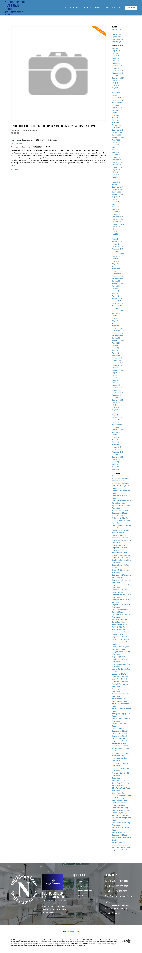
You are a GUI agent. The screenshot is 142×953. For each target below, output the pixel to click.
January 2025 (116, 98)
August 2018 (116, 286)
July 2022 (115, 172)
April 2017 (115, 323)
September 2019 (118, 254)
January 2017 (116, 331)
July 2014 (115, 405)
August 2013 (116, 432)
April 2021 (115, 207)
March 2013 (116, 445)
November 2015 (117, 365)
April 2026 (115, 61)
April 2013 (115, 442)
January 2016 (116, 360)
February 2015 (117, 388)
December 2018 (117, 276)
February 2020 (117, 241)
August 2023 (116, 140)
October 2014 (116, 397)
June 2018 (115, 291)
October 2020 (117, 222)
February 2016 (117, 358)
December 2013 (117, 422)
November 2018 (117, 279)
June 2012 (115, 462)
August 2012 (116, 459)
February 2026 (117, 66)
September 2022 (118, 167)
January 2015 (116, 390)
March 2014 (116, 415)
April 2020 (115, 236)
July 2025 (115, 83)
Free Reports (74, 8)
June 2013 (115, 437)
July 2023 (115, 142)
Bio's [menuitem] (119, 8)
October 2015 (116, 368)
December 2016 (117, 333)
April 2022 (115, 179)
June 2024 (115, 115)
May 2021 (115, 204)
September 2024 (118, 108)
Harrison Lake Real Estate (121, 639)
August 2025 (116, 80)
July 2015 (115, 375)
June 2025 (115, 85)
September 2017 (118, 311)
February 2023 (117, 155)
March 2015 (116, 385)
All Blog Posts (117, 29)
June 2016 (115, 348)
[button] (131, 8)
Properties (86, 8)
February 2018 (117, 298)
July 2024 (115, 113)
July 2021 (115, 199)
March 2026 (116, 63)
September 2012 (118, 457)
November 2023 (117, 132)
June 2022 (115, 175)
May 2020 (115, 234)
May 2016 (115, 350)
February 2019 (117, 271)
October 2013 (116, 427)
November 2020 (117, 219)
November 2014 (117, 395)
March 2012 (116, 469)
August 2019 (116, 256)
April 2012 (115, 467)
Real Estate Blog (118, 39)
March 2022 (116, 182)
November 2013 (117, 425)
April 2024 (115, 120)
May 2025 (115, 88)
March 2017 (116, 326)
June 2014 (115, 407)
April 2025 (115, 90)
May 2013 (115, 440)
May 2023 (115, 147)
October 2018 (116, 281)
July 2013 (115, 435)
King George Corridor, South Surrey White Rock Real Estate (121, 659)
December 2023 (117, 130)
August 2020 (116, 227)
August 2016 (116, 343)
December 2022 (117, 160)
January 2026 (116, 68)
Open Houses (117, 37)
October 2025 (116, 75)
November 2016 (117, 336)
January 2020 (116, 244)
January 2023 (116, 157)
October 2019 (116, 251)
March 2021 (116, 209)
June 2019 (115, 261)
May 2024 (115, 118)
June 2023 (115, 145)
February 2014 (117, 417)
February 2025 (117, 95)
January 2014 (116, 420)
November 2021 (117, 189)
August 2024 (116, 110)
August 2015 (116, 373)
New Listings (116, 34)
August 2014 (116, 402)
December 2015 (117, 363)
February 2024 (117, 125)
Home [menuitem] (65, 8)
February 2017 (117, 328)
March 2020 (116, 239)
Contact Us (131, 8)
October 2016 (116, 338)
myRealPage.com (74, 931)
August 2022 (116, 170)
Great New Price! (118, 32)
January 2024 (116, 128)
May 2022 (115, 177)
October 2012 (116, 454)
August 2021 (116, 197)
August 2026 (116, 51)
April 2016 (115, 353)
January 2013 (116, 447)
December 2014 (117, 393)
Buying (97, 8)
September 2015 (118, 370)
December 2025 (117, 71)
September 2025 (118, 78)
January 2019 (116, 274)
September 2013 (118, 430)
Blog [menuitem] (114, 8)
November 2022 (117, 162)
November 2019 (117, 249)
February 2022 (117, 184)
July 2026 (115, 53)
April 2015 (115, 383)
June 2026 (115, 56)
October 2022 (116, 165)
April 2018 (115, 296)
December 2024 (117, 100)
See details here (16, 143)
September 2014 (118, 400)
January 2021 (116, 214)
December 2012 (117, 450)
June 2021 (115, 202)
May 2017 (115, 321)
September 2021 (118, 194)
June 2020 (115, 232)
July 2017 (115, 316)
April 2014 (115, 412)
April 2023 (115, 150)
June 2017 (115, 318)
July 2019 (115, 259)
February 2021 (117, 212)
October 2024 (117, 105)
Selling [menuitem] (106, 8)
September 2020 (118, 224)
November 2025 (117, 73)
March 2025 (116, 93)
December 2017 (117, 303)
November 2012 (117, 452)
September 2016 (118, 341)
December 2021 (117, 187)
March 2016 (116, 355)
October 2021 (116, 192)
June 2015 (115, 378)
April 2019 (115, 266)
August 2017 (116, 313)
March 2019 (116, 269)
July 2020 (115, 229)
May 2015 (115, 380)
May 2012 (115, 464)
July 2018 (115, 288)
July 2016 (115, 345)
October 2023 (116, 135)
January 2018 (116, 301)
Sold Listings (116, 42)
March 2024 (116, 122)
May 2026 (115, 58)
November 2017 (117, 306)
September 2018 (118, 284)
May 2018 (115, 293)
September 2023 (118, 137)
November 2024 (117, 103)
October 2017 (116, 308)
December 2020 (117, 217)
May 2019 (115, 264)
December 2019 (117, 246)
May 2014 (115, 410)
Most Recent (116, 48)
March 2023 (116, 152)
